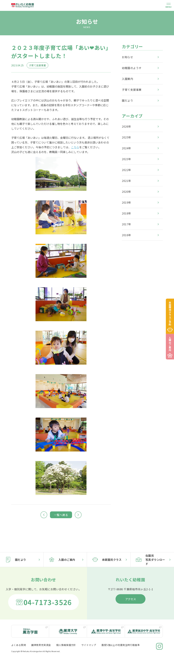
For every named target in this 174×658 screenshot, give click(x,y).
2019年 (126, 202)
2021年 (126, 181)
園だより (127, 100)
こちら (75, 147)
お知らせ (127, 57)
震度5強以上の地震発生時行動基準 (120, 645)
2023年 (126, 159)
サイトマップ (88, 645)
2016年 (126, 235)
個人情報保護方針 (66, 645)
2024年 (126, 148)
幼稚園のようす (131, 68)
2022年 (126, 170)
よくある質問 (18, 645)
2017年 (126, 224)
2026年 (126, 126)
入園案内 (127, 79)
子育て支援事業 (131, 90)
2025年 (126, 137)
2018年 (126, 213)
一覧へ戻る (61, 515)
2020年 (126, 192)
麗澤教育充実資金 (41, 645)
